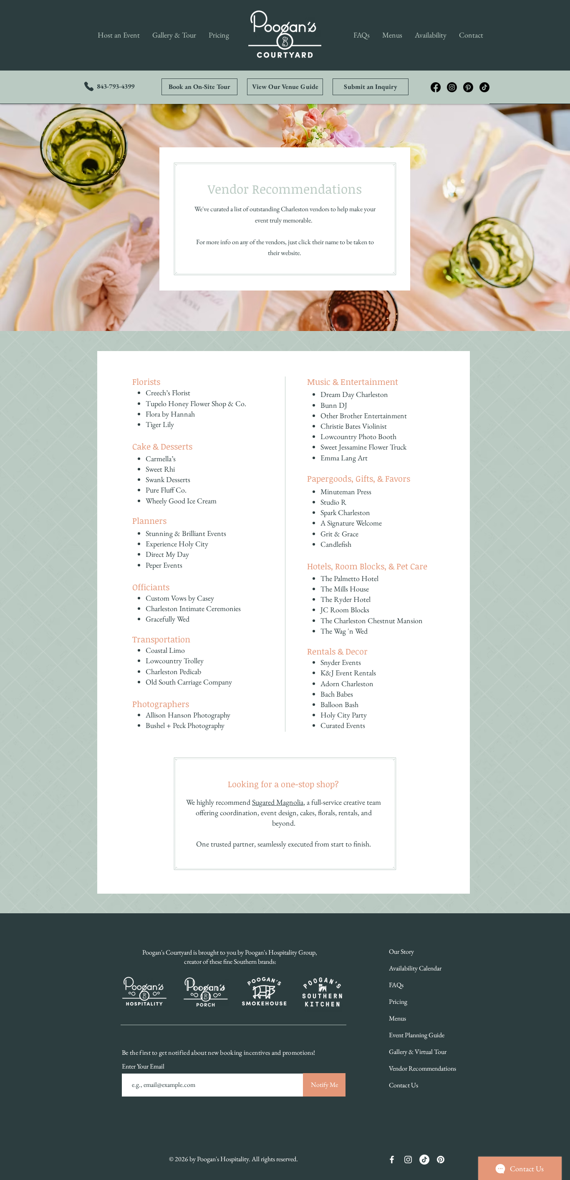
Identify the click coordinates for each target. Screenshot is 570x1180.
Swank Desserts (168, 479)
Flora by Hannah (170, 414)
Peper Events (164, 565)
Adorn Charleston (346, 683)
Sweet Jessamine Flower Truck (363, 447)
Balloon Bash (339, 704)
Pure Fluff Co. (166, 490)
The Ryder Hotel (345, 599)
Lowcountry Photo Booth (358, 436)
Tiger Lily (160, 424)
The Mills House (344, 589)
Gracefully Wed (167, 619)
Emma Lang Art (344, 457)
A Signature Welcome (351, 523)
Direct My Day (167, 554)
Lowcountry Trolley (175, 660)
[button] (118, 35)
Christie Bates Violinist (353, 426)
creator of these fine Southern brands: (230, 961)
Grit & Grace (339, 533)
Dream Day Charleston (354, 394)
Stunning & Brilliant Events (186, 533)
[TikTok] (484, 87)
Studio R (333, 502)
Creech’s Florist (168, 392)
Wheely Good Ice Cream (181, 500)
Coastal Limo (165, 650)
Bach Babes (336, 694)
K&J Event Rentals (348, 672)
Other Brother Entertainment (363, 415)
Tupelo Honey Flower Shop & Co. (196, 403)
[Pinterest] (468, 87)
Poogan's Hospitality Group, (281, 952)
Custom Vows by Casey (180, 598)
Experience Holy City (177, 543)
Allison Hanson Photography (188, 715)
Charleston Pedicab (173, 671)
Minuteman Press (345, 491)
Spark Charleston (345, 512)
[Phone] (89, 86)
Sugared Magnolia (277, 802)
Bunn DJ (333, 405)
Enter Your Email (144, 1066)
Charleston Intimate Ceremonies (193, 608)
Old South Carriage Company (189, 682)
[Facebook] (436, 87)
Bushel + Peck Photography (185, 725)
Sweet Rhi (160, 469)
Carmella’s (161, 458)
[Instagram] (452, 87)
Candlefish (335, 544)
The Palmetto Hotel (349, 578)
